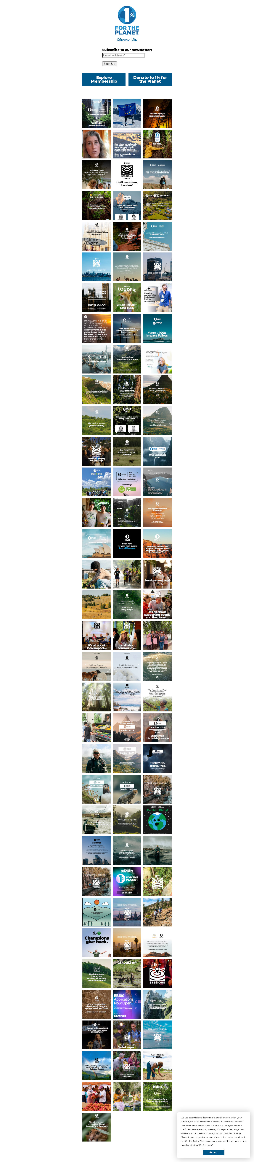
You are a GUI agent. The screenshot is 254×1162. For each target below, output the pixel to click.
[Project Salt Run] (127, 574)
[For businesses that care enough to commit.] (127, 451)
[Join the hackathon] (96, 543)
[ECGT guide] (127, 113)
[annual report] (157, 174)
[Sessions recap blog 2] (96, 635)
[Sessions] (96, 451)
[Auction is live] (96, 789)
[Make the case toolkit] (96, 174)
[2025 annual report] (157, 205)
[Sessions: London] (157, 266)
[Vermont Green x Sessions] (96, 942)
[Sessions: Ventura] (127, 942)
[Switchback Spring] (157, 297)
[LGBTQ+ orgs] (96, 1065)
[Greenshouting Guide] (96, 420)
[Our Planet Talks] (127, 420)
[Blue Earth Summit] (96, 850)
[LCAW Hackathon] (96, 297)
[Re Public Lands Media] (96, 604)
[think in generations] (157, 389)
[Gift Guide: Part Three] (96, 666)
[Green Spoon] (96, 482)
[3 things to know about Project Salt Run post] (157, 635)
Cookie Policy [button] (192, 1141)
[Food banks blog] (96, 727)
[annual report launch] (157, 144)
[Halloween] (157, 758)
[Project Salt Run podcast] (157, 1096)
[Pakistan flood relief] (127, 850)
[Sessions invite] (157, 881)
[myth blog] (157, 482)
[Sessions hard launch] (127, 1065)
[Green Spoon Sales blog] (96, 574)
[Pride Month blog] (127, 1096)
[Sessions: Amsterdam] (157, 789)
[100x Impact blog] (157, 328)
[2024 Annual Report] (127, 973)
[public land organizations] (157, 912)
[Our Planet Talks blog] (96, 144)
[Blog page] (96, 1096)
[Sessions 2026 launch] (157, 574)
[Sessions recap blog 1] (127, 635)
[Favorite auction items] (127, 758)
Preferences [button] (205, 1145)
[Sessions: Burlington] (157, 1034)
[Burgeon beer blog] (96, 512)
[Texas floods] (96, 1004)
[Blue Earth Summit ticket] (127, 881)
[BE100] (127, 1004)
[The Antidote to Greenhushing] (127, 389)
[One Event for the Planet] (157, 819)
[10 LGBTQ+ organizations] (127, 236)
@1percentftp (127, 39)
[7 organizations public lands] (96, 912)
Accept (213, 1152)
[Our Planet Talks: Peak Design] (127, 205)
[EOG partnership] (157, 1004)
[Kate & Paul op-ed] (96, 697)
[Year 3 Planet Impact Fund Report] (157, 697)
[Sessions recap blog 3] (157, 604)
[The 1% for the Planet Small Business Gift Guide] (127, 697)
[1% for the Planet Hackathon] (127, 482)
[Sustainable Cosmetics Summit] (157, 359)
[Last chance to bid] (127, 727)
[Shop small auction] (157, 727)
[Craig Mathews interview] (96, 819)
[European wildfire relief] (157, 113)
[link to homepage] (127, 20)
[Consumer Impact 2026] (157, 451)
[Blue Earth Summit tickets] (127, 174)
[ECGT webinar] (127, 359)
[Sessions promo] (127, 1034)
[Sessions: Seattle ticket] (96, 266)
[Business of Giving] (157, 942)
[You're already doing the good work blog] (157, 420)
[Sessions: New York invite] (127, 912)
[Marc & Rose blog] (127, 266)
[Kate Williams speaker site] (127, 543)
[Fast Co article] (96, 973)
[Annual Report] (96, 1034)
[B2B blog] (96, 236)
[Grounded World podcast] (96, 328)
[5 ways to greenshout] (96, 389)
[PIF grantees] (96, 1127)
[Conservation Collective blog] (127, 328)
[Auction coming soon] (127, 789)
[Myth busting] (127, 819)
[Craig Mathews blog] (96, 758)
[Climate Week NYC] (96, 113)
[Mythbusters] (127, 512)
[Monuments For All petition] (127, 144)
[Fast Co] (157, 512)
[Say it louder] (127, 297)
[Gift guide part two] (127, 666)
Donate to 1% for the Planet (150, 79)
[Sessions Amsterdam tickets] (96, 881)
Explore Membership (104, 79)
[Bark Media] (157, 666)
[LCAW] (157, 236)
